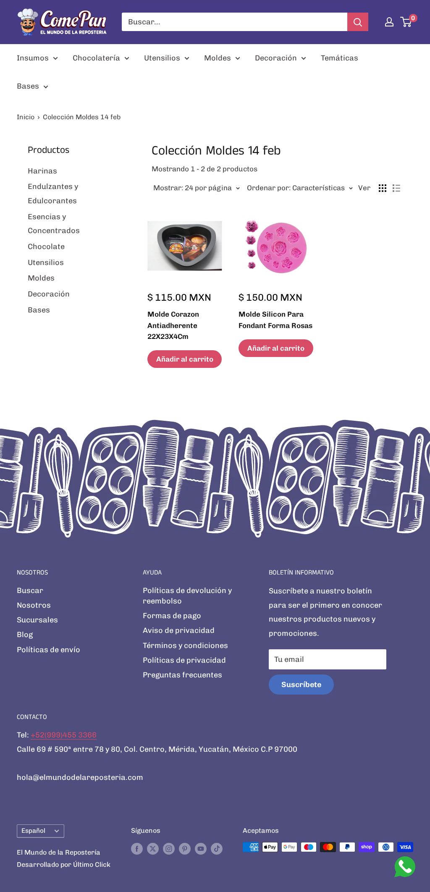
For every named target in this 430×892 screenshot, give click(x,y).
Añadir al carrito (184, 359)
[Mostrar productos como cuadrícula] (382, 188)
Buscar (30, 590)
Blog (25, 634)
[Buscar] (357, 22)
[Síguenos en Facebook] (137, 848)
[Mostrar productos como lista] (396, 188)
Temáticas (339, 58)
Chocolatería (96, 58)
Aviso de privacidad (179, 630)
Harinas (42, 171)
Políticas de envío (48, 649)
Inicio (25, 117)
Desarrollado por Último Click (63, 864)
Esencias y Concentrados (54, 224)
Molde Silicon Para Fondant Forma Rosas (275, 319)
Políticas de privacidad (184, 660)
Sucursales (37, 619)
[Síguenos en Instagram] (169, 848)
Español (33, 830)
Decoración (276, 58)
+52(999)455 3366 (64, 735)
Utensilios (162, 58)
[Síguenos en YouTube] (201, 848)
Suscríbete (301, 684)
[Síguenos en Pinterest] (185, 848)
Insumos (33, 58)
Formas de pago (172, 615)
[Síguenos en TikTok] (217, 848)
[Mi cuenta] (389, 21)
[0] (406, 22)
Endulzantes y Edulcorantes (53, 193)
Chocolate (46, 246)
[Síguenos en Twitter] (153, 848)
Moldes (217, 58)
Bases (28, 86)
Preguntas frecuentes (182, 674)
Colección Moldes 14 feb (82, 117)
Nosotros (34, 605)
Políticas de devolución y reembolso (187, 596)
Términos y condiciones (185, 645)
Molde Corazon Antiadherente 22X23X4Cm (173, 325)
